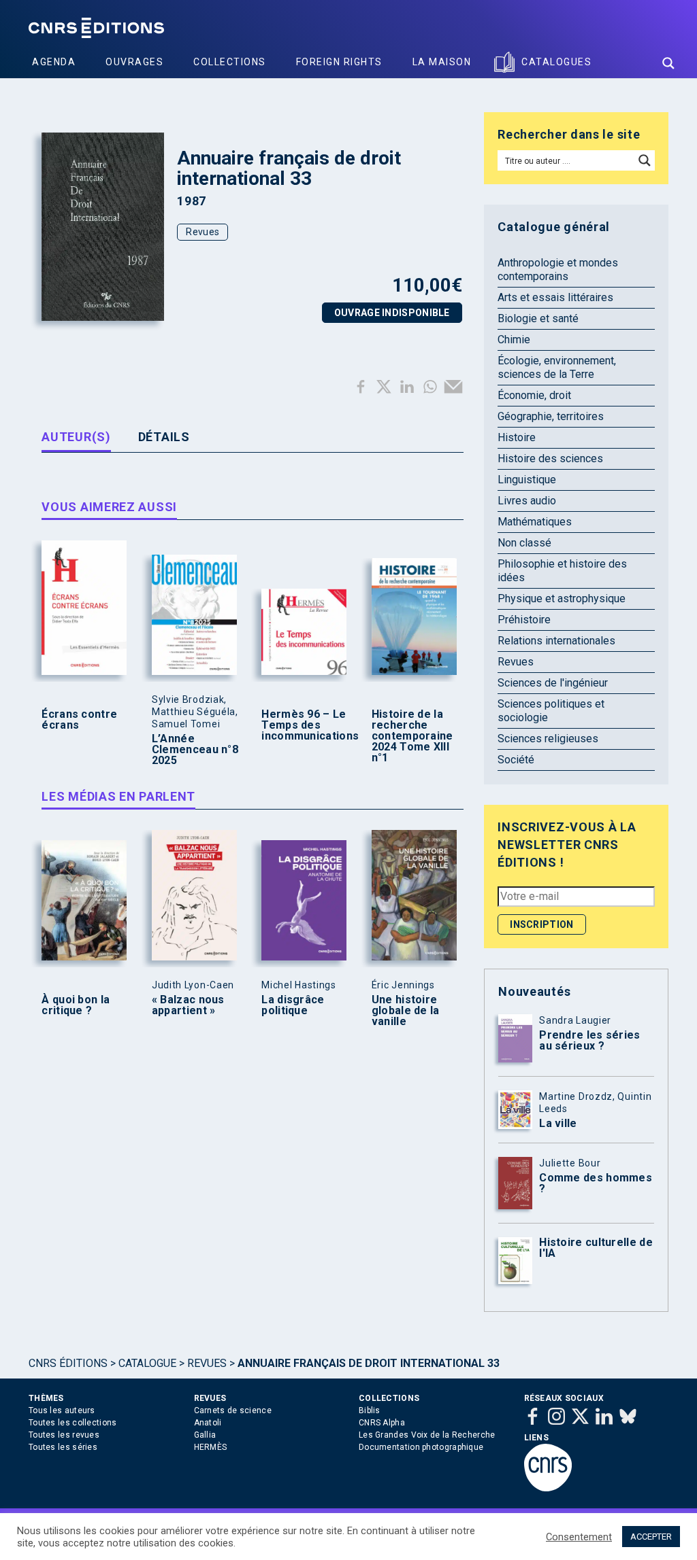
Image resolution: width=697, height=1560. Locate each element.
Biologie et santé (538, 318)
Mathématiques (535, 521)
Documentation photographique (421, 1447)
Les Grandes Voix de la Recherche (427, 1435)
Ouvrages (134, 61)
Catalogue (147, 1363)
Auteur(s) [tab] (76, 437)
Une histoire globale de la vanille (406, 1010)
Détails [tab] (164, 437)
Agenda (54, 61)
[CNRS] (548, 1488)
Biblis (369, 1410)
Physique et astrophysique (562, 598)
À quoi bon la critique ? (76, 1005)
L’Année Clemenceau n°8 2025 (195, 749)
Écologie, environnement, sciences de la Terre (557, 367)
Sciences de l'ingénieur (553, 682)
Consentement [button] (579, 1537)
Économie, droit (534, 395)
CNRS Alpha (382, 1422)
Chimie (514, 339)
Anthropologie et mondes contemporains (558, 269)
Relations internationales (556, 640)
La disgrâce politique (292, 1005)
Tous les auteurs (62, 1410)
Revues (202, 231)
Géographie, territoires (551, 416)
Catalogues (556, 61)
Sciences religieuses (548, 738)
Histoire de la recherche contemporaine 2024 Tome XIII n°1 (412, 736)
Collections (229, 61)
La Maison (442, 61)
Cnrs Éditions (68, 1363)
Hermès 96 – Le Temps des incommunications (306, 725)
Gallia (205, 1435)
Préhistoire (524, 619)
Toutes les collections (73, 1422)
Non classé (524, 542)
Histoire (517, 437)
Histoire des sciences (550, 458)
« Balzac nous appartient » (188, 1005)
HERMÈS (210, 1447)
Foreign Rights (339, 61)
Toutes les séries (63, 1447)
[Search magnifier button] (668, 63)
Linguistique (527, 479)
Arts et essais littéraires (555, 297)
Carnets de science (233, 1410)
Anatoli (208, 1422)
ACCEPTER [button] (651, 1536)
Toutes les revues (64, 1435)
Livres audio (527, 500)
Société (516, 759)
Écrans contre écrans (79, 720)
